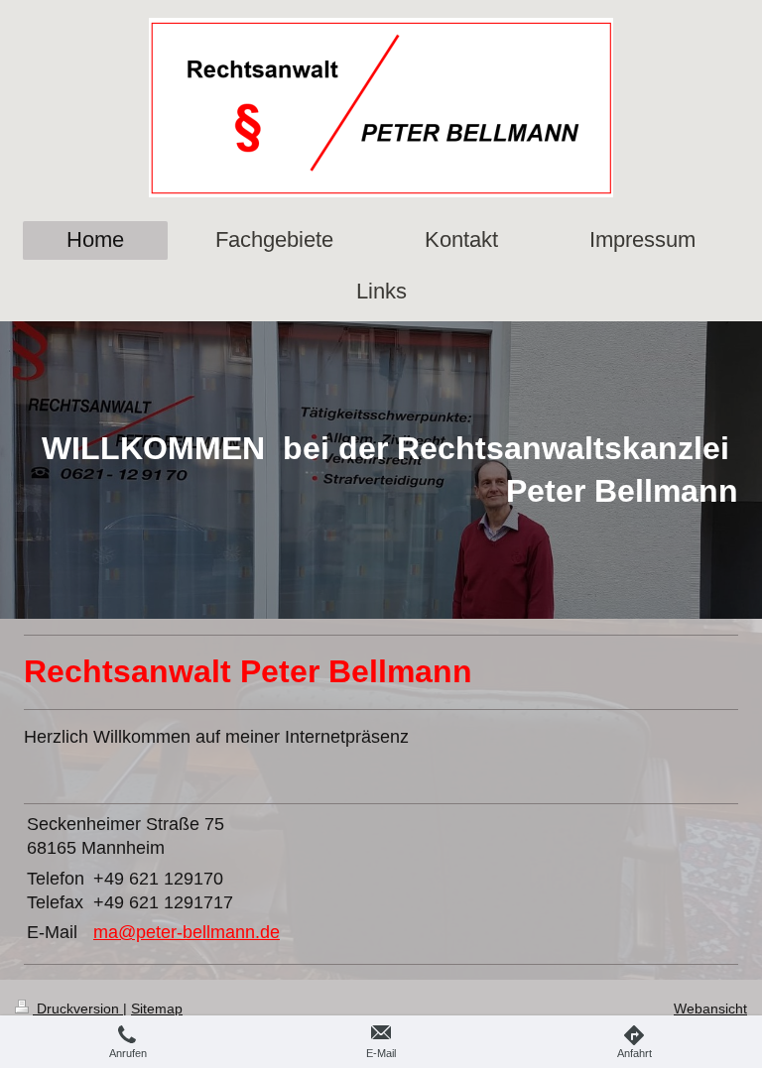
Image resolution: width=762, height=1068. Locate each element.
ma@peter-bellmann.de (186, 932)
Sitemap (157, 1008)
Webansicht (710, 1008)
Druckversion (78, 1008)
